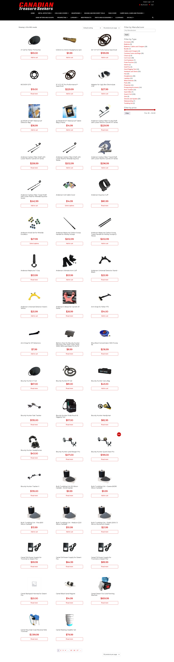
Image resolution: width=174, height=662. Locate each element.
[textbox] (140, 30)
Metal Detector (128, 80)
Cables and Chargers (131, 51)
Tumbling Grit (128, 103)
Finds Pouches (129, 62)
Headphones (128, 76)
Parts (125, 83)
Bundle (126, 49)
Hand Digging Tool (130, 69)
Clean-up (127, 55)
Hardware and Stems (131, 71)
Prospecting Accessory (131, 87)
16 (74, 650)
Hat (125, 74)
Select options (69, 205)
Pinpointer (127, 85)
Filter (127, 113)
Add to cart (34, 57)
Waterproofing (128, 101)
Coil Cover (127, 58)
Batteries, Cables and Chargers (134, 46)
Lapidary (127, 78)
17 (77, 650)
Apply (127, 34)
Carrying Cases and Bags (132, 53)
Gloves (126, 64)
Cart (152, 4)
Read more (34, 94)
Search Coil (128, 94)
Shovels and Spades (130, 99)
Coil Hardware (128, 60)
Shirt (125, 96)
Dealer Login (147, 2)
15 (71, 650)
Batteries (127, 44)
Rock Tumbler (128, 89)
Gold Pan (127, 67)
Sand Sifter (127, 92)
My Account (144, 4)
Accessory (127, 42)
